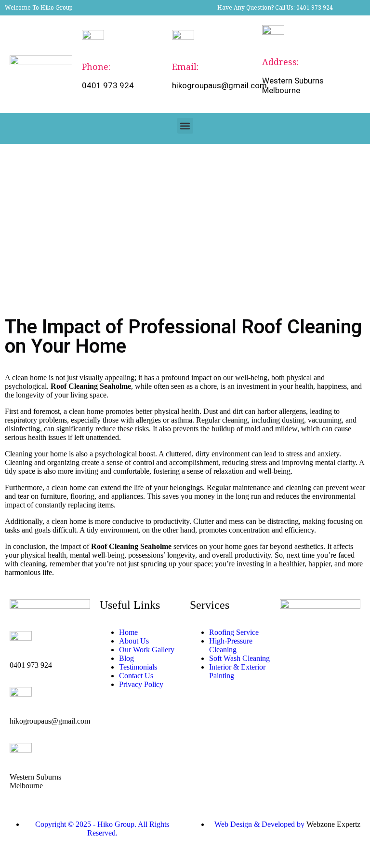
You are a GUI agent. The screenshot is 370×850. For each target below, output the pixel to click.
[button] (185, 126)
